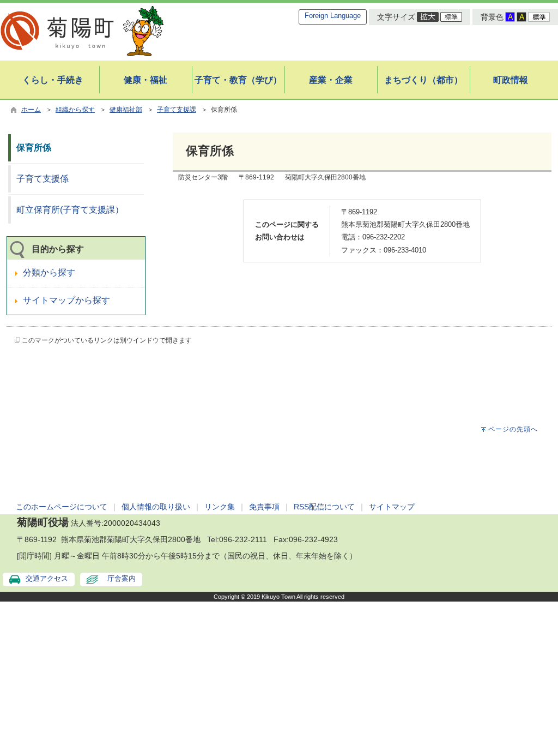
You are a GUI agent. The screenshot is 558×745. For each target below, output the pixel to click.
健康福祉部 (126, 109)
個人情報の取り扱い (156, 506)
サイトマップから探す (66, 300)
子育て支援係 (42, 178)
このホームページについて (61, 506)
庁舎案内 (121, 578)
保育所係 (33, 147)
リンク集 (219, 506)
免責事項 (264, 506)
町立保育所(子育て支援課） (70, 209)
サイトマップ (392, 506)
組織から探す (75, 109)
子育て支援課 (176, 109)
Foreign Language (333, 15)
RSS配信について (324, 506)
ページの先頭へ (513, 429)
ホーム (31, 109)
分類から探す (49, 272)
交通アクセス (47, 578)
